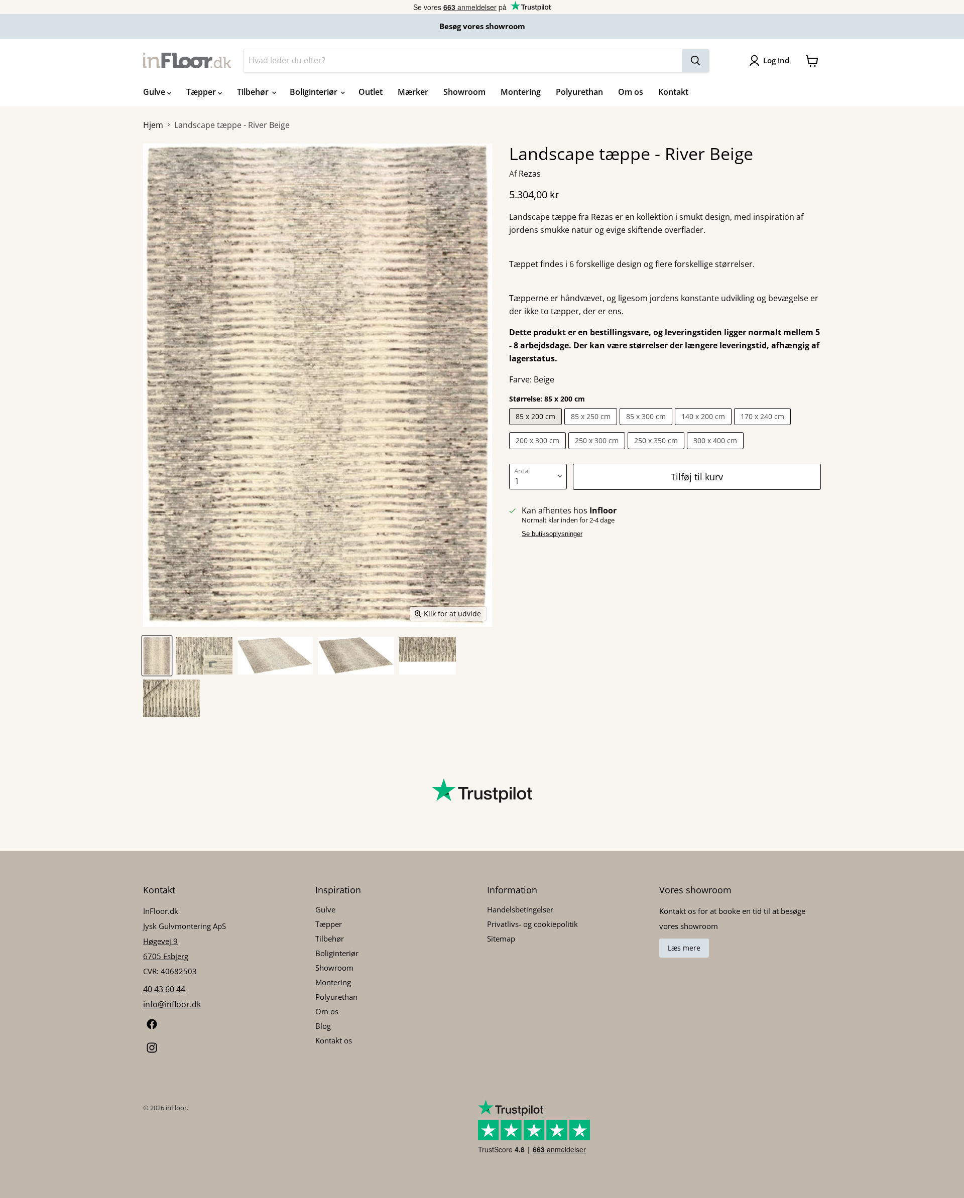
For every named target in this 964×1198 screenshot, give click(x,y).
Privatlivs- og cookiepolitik (532, 924)
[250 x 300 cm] (598, 451)
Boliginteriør (314, 91)
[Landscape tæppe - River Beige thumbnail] (157, 656)
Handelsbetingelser (520, 909)
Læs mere (684, 948)
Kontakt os (333, 1040)
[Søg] (695, 60)
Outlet (370, 91)
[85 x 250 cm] (592, 427)
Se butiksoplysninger (552, 534)
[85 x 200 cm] (536, 427)
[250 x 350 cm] (657, 451)
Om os (630, 91)
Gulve (155, 91)
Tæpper (202, 91)
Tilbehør (254, 91)
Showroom (464, 91)
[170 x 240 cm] (763, 427)
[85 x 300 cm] (647, 427)
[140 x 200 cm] (704, 427)
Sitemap (501, 939)
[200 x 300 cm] (538, 451)
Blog (323, 1026)
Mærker (413, 91)
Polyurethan (579, 91)
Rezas (530, 173)
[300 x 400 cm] (716, 451)
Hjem (153, 124)
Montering (521, 91)
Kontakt (673, 91)
